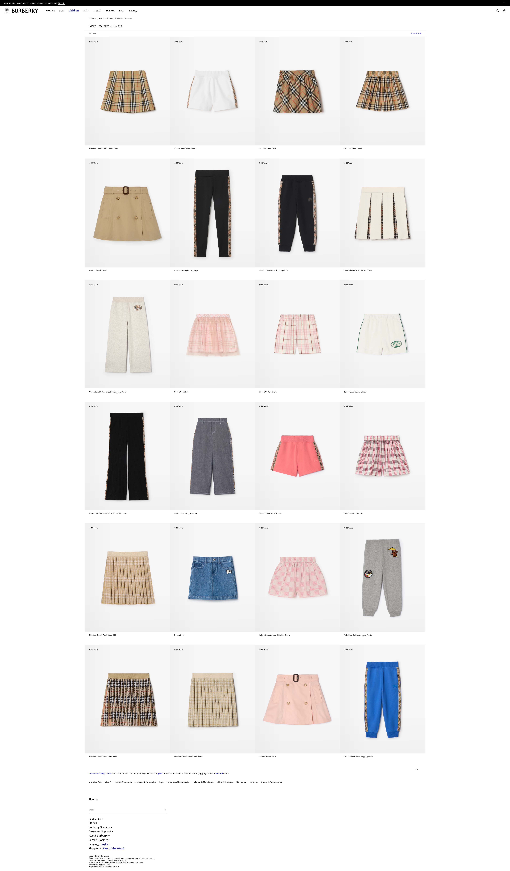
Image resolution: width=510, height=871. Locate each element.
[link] (92, 18)
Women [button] (50, 10)
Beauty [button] (133, 10)
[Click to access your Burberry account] (504, 10)
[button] (61, 3)
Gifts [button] (86, 10)
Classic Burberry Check (100, 773)
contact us (111, 860)
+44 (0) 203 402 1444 (97, 860)
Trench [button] (97, 10)
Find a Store (96, 819)
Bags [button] (122, 10)
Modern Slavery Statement (99, 856)
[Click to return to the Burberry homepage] (26, 10)
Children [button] (74, 10)
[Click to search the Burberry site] (497, 10)
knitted (219, 773)
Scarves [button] (110, 10)
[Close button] (504, 3)
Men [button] (61, 10)
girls (159, 773)
